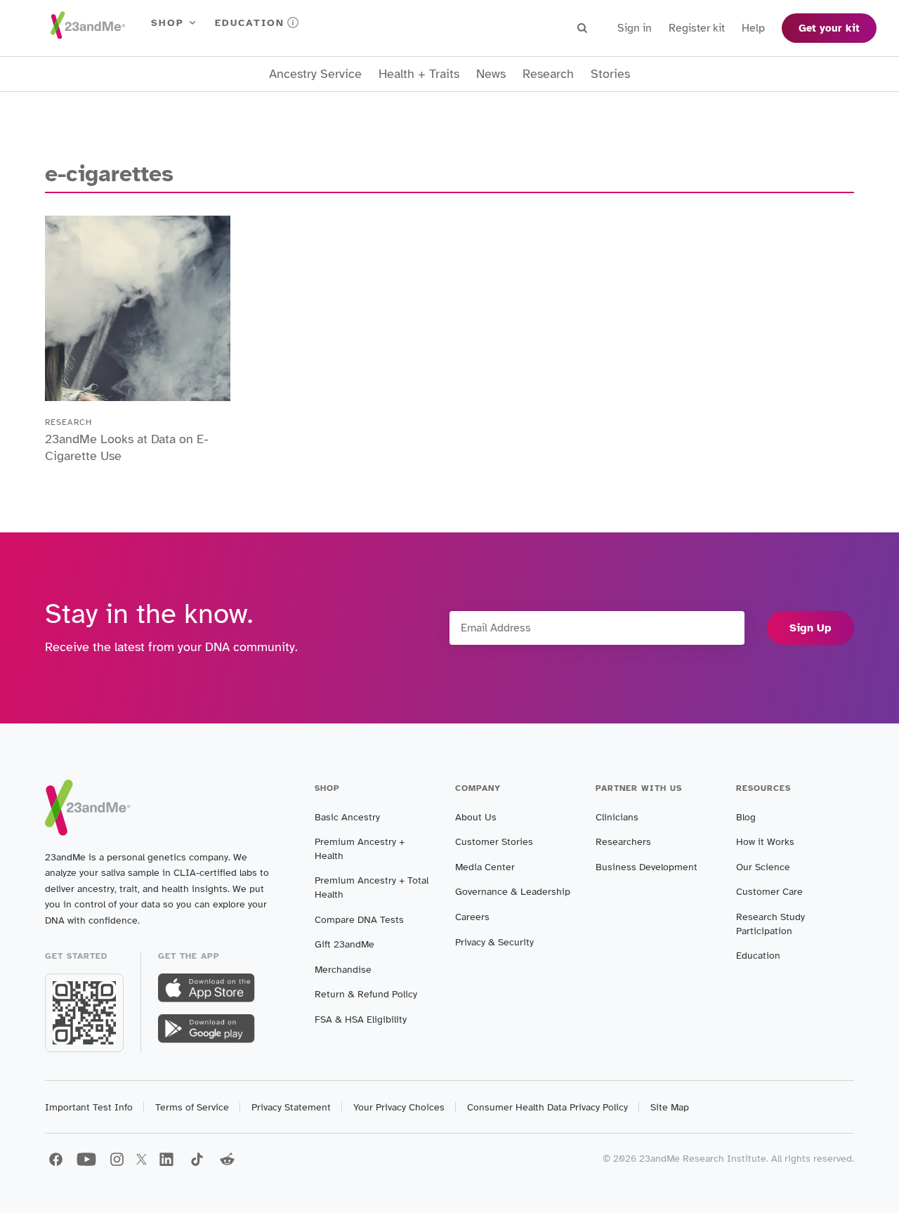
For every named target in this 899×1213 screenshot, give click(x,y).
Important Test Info (89, 1107)
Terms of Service (192, 1107)
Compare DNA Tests (359, 920)
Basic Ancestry (347, 817)
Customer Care (769, 892)
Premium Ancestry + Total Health (371, 887)
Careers (472, 917)
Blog (746, 817)
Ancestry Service (315, 74)
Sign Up (810, 628)
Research (548, 74)
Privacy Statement (291, 1107)
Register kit (697, 28)
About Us (476, 817)
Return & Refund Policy (366, 994)
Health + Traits (419, 74)
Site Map (669, 1107)
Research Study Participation (770, 924)
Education (249, 23)
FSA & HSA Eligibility (361, 1019)
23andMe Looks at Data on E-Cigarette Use (127, 447)
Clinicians (617, 817)
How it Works (765, 842)
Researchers (623, 842)
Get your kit (829, 28)
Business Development (646, 867)
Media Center (485, 867)
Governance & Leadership (512, 892)
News (491, 74)
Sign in (634, 28)
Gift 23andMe (344, 944)
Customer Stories (494, 842)
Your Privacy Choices (399, 1107)
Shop (167, 23)
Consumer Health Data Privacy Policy (547, 1107)
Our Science (763, 867)
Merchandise (343, 970)
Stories (610, 74)
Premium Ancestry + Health (360, 849)
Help (753, 28)
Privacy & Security (494, 942)
